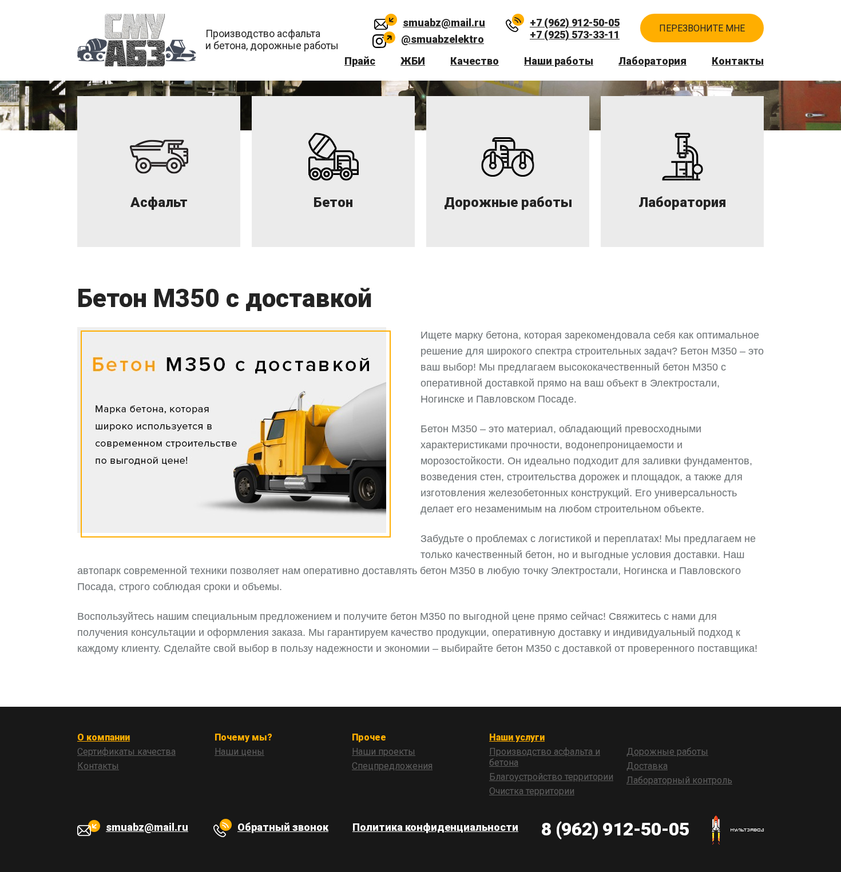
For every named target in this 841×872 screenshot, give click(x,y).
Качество (474, 61)
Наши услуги (517, 737)
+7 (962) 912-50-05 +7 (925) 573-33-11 (575, 25)
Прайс (359, 61)
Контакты (738, 61)
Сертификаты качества (126, 751)
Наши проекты (383, 751)
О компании (103, 737)
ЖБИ (412, 61)
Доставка (647, 765)
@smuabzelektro (442, 39)
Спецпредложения (392, 765)
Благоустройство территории (551, 776)
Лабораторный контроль (679, 780)
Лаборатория (652, 61)
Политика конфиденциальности (435, 827)
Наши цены (239, 751)
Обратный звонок (282, 827)
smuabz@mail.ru (444, 23)
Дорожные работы (667, 751)
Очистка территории (531, 791)
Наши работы (558, 61)
